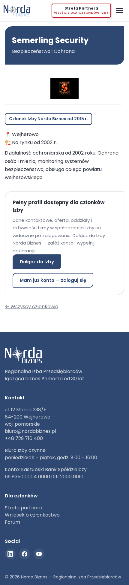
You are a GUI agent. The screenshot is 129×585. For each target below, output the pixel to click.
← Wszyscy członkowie (31, 306)
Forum (12, 522)
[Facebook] (24, 554)
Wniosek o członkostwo (32, 514)
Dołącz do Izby (37, 262)
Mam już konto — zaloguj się (53, 280)
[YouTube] (39, 554)
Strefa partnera (23, 507)
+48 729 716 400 (24, 438)
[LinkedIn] (10, 554)
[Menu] (119, 10)
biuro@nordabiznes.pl (30, 431)
